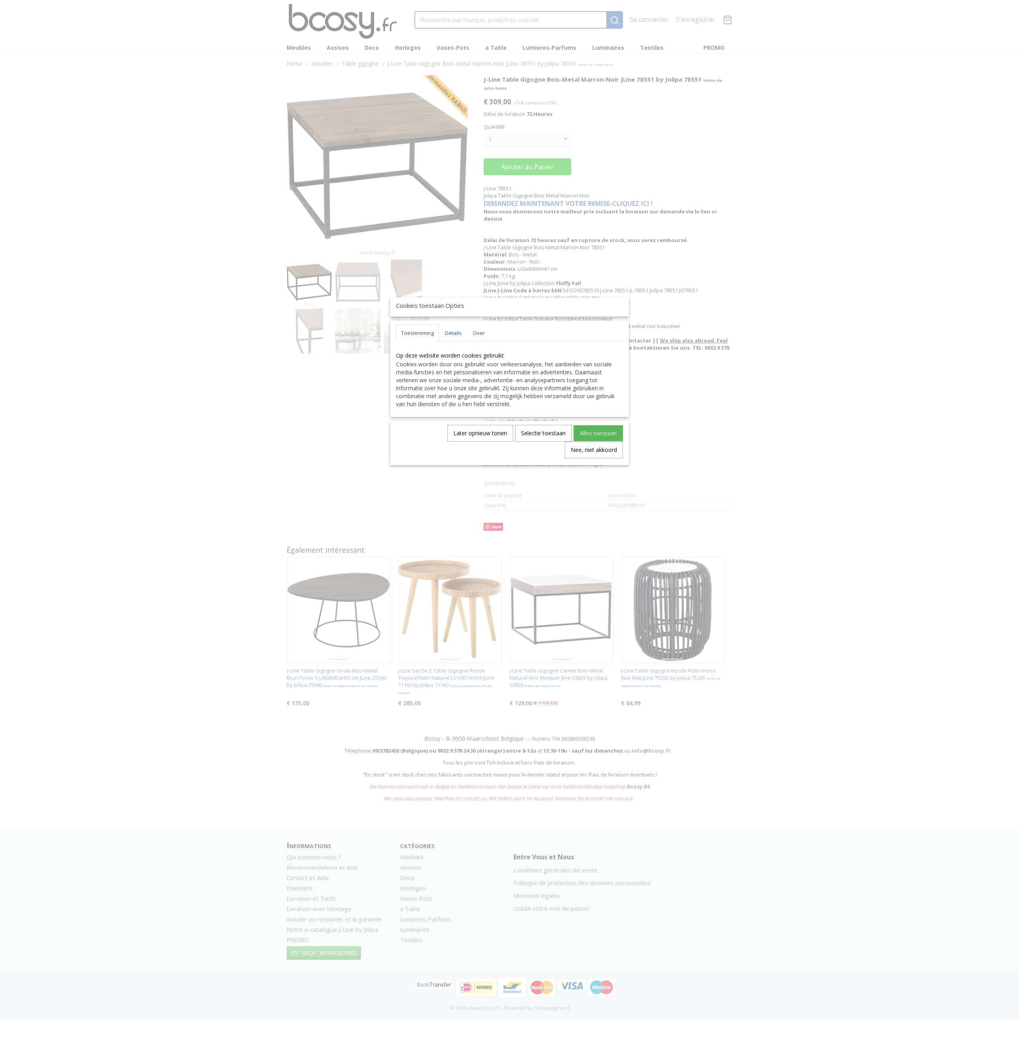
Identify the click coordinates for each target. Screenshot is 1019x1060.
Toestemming (417, 332)
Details (453, 332)
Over (479, 332)
